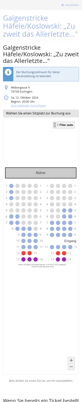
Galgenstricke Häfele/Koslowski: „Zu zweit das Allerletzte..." (40, 26)
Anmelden (71, 5)
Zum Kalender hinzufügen (28, 105)
